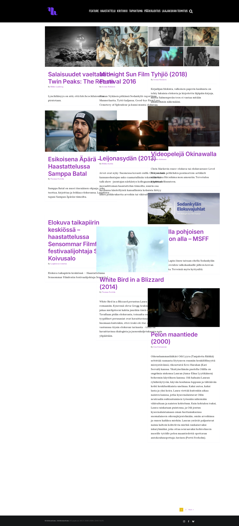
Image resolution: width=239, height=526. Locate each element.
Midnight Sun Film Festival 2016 (124, 77)
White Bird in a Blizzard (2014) (131, 283)
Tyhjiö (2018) (169, 74)
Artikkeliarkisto (63, 521)
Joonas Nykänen (108, 87)
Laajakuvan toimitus (59, 264)
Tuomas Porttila (57, 179)
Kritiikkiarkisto (50, 521)
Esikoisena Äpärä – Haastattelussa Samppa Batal (74, 166)
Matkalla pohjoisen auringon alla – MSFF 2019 (180, 239)
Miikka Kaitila (107, 164)
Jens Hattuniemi (160, 347)
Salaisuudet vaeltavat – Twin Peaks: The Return (81, 77)
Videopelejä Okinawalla (183, 154)
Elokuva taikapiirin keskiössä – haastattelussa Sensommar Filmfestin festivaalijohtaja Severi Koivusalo (79, 240)
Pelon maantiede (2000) (174, 338)
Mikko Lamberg (57, 87)
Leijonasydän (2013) (127, 158)
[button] (191, 11)
